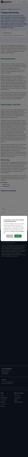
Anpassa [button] (9, 236)
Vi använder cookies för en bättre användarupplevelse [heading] (14, 220)
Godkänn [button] (18, 236)
